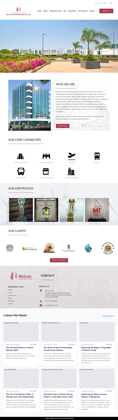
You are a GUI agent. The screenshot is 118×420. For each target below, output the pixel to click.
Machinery (11, 301)
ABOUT (45, 11)
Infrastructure (12, 295)
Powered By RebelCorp (67, 418)
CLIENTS (92, 11)
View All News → (108, 316)
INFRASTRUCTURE (56, 11)
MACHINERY (72, 11)
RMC (64, 11)
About (10, 293)
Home (39, 11)
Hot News (33, 344)
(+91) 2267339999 (51, 301)
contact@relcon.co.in (51, 305)
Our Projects (83, 11)
